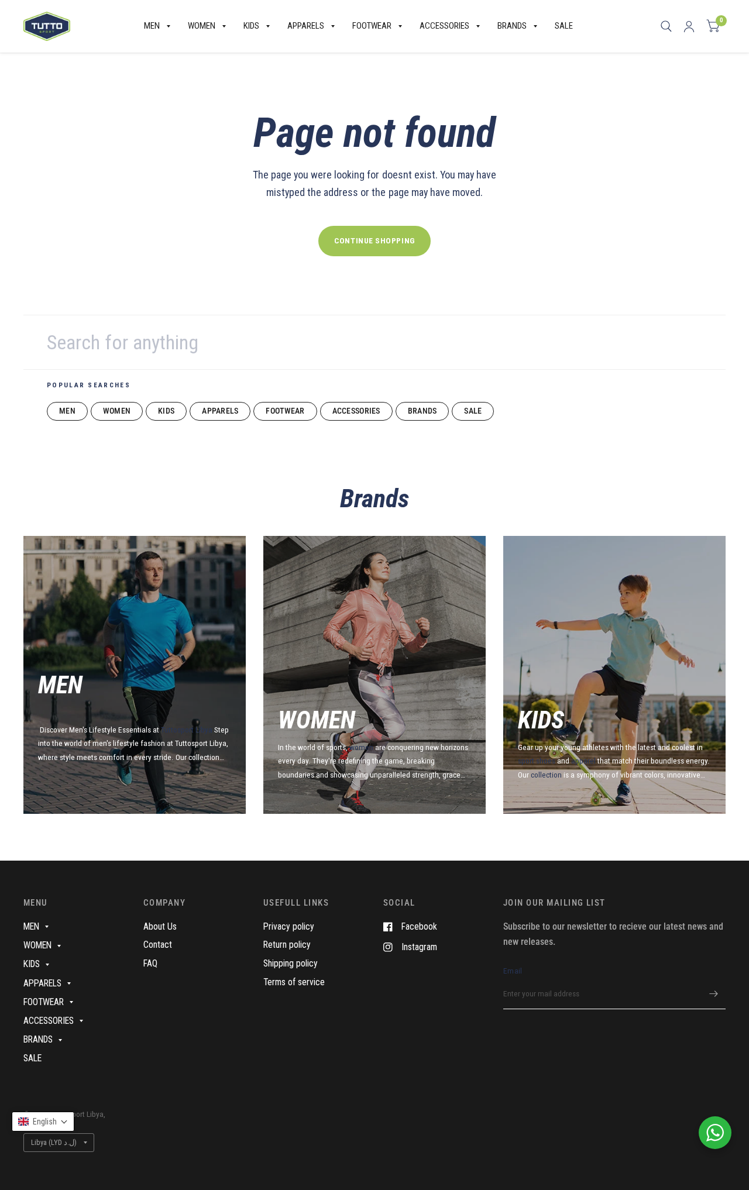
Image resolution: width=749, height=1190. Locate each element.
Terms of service (294, 982)
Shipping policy (290, 963)
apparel (583, 760)
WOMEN (201, 25)
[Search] (666, 26)
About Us (160, 926)
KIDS (251, 25)
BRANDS (512, 25)
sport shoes (536, 760)
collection (547, 774)
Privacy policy (288, 926)
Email (512, 970)
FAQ (150, 963)
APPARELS (305, 25)
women (361, 747)
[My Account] (689, 26)
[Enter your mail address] (714, 994)
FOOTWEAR (371, 25)
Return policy (287, 944)
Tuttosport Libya (187, 729)
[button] (43, 1121)
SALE (564, 25)
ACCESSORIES (444, 25)
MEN (152, 25)
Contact (157, 944)
